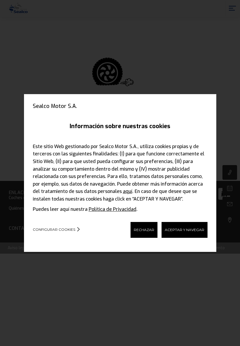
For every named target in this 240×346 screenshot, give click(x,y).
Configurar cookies (54, 229)
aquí (127, 191)
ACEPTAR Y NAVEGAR (184, 230)
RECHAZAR (144, 230)
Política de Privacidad (112, 209)
